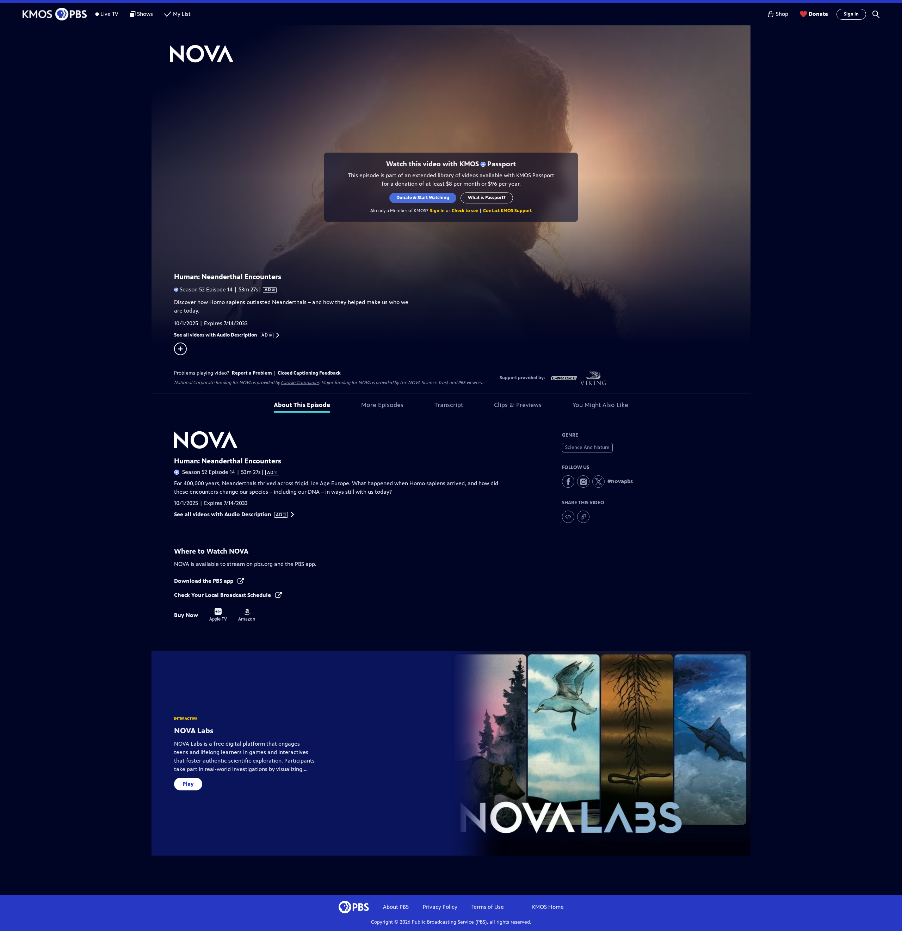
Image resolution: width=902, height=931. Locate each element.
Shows (145, 14)
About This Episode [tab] (302, 405)
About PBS (396, 907)
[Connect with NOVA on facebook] (568, 481)
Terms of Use (487, 907)
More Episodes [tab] (382, 405)
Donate (818, 14)
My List (182, 14)
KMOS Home (548, 907)
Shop (782, 14)
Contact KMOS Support (507, 211)
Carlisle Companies (300, 383)
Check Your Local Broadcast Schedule (223, 595)
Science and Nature (587, 447)
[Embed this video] (568, 517)
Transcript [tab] (448, 405)
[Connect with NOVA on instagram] (583, 481)
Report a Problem (252, 373)
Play (188, 784)
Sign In (851, 14)
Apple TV (218, 615)
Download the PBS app (204, 581)
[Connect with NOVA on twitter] (598, 481)
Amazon (246, 615)
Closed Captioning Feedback (309, 373)
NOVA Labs (194, 730)
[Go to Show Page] (460, 54)
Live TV (109, 14)
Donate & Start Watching (422, 198)
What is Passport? (487, 198)
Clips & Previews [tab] (518, 405)
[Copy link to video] (583, 517)
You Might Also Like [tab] (600, 405)
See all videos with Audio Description (221, 335)
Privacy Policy (440, 907)
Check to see (465, 211)
